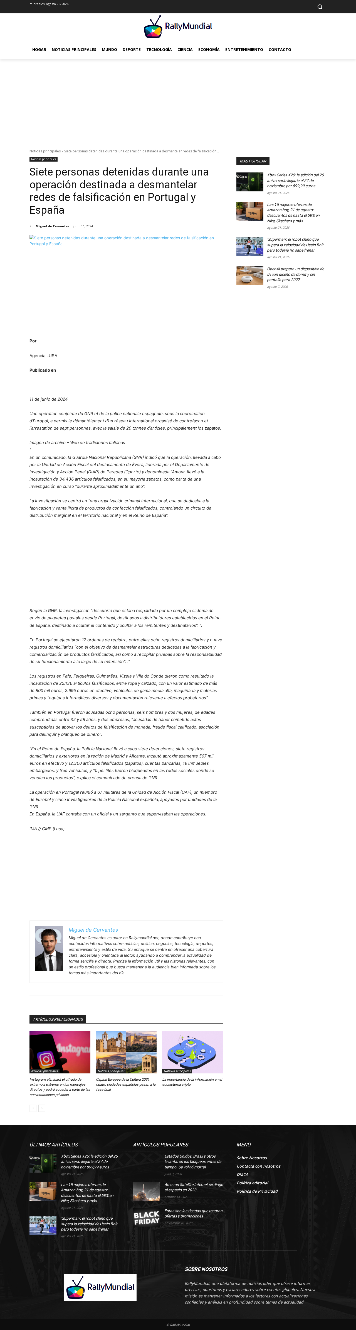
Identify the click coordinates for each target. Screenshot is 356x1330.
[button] (320, 6)
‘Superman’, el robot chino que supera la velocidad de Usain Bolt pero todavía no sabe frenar (295, 244)
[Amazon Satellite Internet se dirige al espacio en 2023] (146, 1191)
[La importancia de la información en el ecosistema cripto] (192, 1052)
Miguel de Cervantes (52, 226)
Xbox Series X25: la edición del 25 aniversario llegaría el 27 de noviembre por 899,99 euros (295, 180)
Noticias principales (45, 151)
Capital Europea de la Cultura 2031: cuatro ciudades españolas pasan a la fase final (125, 1084)
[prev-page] (32, 1108)
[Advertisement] (178, 101)
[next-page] (41, 1108)
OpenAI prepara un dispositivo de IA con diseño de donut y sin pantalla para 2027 (295, 274)
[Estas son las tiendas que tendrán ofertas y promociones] (146, 1217)
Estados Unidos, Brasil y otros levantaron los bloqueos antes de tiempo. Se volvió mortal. (192, 1161)
